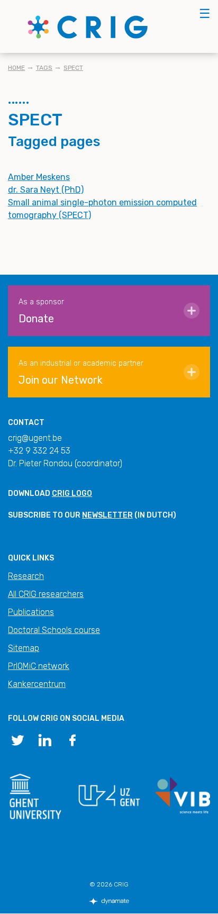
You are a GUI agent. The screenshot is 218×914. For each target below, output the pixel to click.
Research (26, 576)
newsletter (107, 515)
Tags (44, 67)
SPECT (73, 67)
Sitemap (23, 648)
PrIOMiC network (38, 666)
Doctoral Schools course (54, 630)
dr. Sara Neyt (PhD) (46, 190)
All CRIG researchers (46, 594)
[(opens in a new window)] (17, 739)
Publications (31, 612)
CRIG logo (72, 493)
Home (16, 67)
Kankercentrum (37, 684)
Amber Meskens (39, 177)
